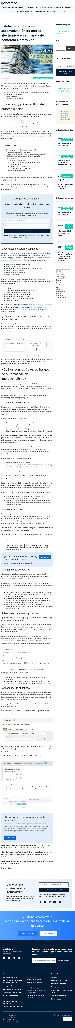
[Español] (67, 1018)
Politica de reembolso (58, 996)
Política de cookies (57, 987)
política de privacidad (58, 984)
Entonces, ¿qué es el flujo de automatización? (21, 150)
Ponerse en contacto (27, 933)
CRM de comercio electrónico (13, 1007)
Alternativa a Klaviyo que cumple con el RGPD (65, 233)
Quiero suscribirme (27, 231)
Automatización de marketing (13, 7)
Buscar (70, 48)
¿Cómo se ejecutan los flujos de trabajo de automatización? (27, 154)
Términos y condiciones (33, 235)
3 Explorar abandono (15, 164)
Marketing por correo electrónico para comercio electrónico (50, 7)
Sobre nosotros (56, 999)
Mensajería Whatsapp (10, 986)
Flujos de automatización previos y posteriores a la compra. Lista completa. (65, 184)
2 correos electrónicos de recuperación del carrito (24, 162)
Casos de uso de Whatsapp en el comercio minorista (65, 163)
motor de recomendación (38, 307)
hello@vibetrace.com (64, 1015)
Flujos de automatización (65, 88)
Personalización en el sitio (12, 992)
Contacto (54, 977)
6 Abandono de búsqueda (16, 170)
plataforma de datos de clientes (39, 304)
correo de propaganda (13, 92)
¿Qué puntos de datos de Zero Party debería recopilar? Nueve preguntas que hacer (65, 256)
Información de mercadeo (45, 11)
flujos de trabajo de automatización (26, 309)
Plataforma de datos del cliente (21, 11)
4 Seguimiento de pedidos (16, 166)
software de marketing (69, 226)
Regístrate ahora (49, 933)
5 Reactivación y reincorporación (19, 168)
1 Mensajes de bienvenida (16, 160)
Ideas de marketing (63, 92)
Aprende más (10, 838)
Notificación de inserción (11, 989)
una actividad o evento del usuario (17, 121)
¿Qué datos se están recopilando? (19, 152)
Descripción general (10, 977)
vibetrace (61, 11)
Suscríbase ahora (64, 960)
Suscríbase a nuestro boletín (66, 72)
